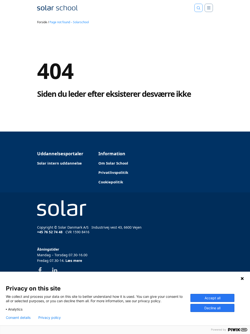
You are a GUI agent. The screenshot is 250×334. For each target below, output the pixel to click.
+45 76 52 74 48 (49, 232)
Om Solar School (113, 163)
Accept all (212, 298)
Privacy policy (49, 318)
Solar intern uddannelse (59, 163)
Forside (42, 22)
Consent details (18, 318)
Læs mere (73, 260)
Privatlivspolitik (113, 172)
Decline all (212, 308)
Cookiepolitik (110, 181)
